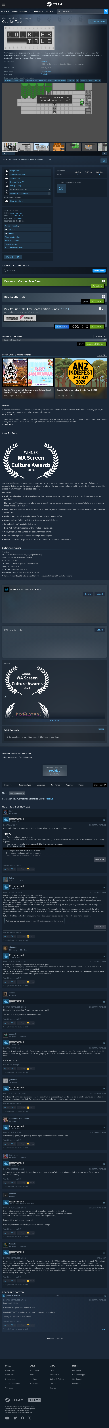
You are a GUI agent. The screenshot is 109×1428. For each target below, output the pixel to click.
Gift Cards (9, 1388)
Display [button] (81, 785)
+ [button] (99, 80)
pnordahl (12, 1194)
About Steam (10, 1370)
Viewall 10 (61, 189)
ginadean (13, 1080)
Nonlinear (84, 80)
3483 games (13, 950)
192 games (12, 1157)
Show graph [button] (98, 785)
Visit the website (11, 226)
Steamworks (10, 1379)
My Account (76, 1384)
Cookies (53, 1384)
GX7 (10, 811)
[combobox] (80, 11)
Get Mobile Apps (78, 1375)
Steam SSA (9, 1375)
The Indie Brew (7, 424)
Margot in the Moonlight (19, 1118)
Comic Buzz (11, 415)
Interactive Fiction (60, 80)
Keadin (12, 993)
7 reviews (22, 1157)
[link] (80, 326)
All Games (6, 18)
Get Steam (76, 1370)
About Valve (34, 1370)
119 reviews (13, 813)
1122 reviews (24, 881)
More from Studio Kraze (25, 589)
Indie (20, 213)
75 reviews (23, 950)
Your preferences (25, 757)
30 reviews (22, 1036)
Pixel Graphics (18, 80)
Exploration (42, 80)
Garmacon (13, 1155)
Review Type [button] (8, 785)
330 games (12, 1036)
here (46, 737)
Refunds (53, 1388)
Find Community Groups (14, 248)
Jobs (32, 1375)
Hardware (33, 1379)
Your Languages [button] (16, 793)
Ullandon (12, 947)
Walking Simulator (31, 80)
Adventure (8, 80)
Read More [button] (99, 859)
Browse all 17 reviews (54, 1338)
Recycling (33, 1384)
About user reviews (10, 757)
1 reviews (12, 1196)
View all (101, 729)
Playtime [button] (69, 785)
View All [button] (102, 355)
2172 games (13, 881)
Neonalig (12, 1244)
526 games (12, 1246)
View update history (12, 237)
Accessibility (54, 1375)
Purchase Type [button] (25, 785)
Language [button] (41, 785)
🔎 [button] (5, 697)
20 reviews (22, 1246)
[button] (5, 11)
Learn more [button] (99, 271)
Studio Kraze (46, 72)
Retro (50, 80)
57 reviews (12, 995)
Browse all (100, 336)
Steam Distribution (12, 1384)
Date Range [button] (55, 785)
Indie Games (16, 18)
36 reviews (12, 1121)
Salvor (11, 878)
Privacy (52, 1370)
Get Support (77, 1379)
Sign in (4, 159)
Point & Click (93, 80)
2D (77, 80)
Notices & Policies (57, 1379)
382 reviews (13, 1082)
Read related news (12, 241)
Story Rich (71, 80)
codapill (12, 1034)
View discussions (11, 244)
